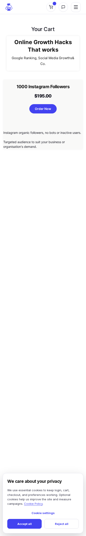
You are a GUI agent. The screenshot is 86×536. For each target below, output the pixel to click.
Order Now (43, 109)
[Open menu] (76, 7)
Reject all (61, 524)
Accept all (24, 524)
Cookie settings (43, 513)
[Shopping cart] (51, 7)
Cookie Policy (33, 503)
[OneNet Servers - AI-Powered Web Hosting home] (8, 7)
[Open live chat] (63, 7)
